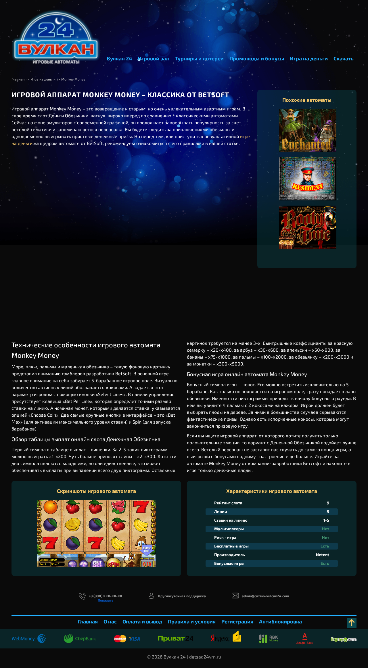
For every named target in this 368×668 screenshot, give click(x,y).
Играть (308, 136)
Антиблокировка (280, 621)
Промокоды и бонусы (256, 58)
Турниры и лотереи (199, 58)
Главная (88, 621)
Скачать (344, 58)
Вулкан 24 (119, 58)
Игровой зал (153, 58)
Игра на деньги (309, 58)
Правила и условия (192, 621)
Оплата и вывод (142, 621)
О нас (110, 621)
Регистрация (237, 621)
